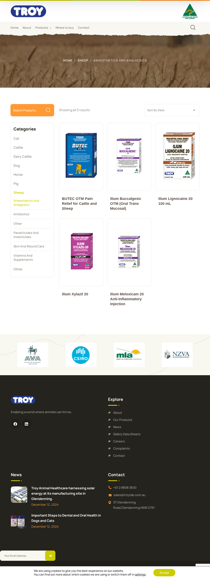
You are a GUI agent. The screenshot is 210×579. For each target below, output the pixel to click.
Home (68, 60)
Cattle (18, 147)
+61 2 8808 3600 (124, 487)
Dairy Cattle (23, 156)
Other (18, 269)
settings (140, 574)
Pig (16, 183)
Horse (18, 174)
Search (48, 110)
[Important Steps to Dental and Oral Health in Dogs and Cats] (19, 522)
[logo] (28, 11)
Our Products (122, 420)
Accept (164, 572)
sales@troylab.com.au (129, 495)
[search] (193, 27)
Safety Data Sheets (126, 434)
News (117, 427)
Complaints (121, 448)
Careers (119, 441)
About (117, 412)
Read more (81, 157)
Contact (119, 455)
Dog (17, 165)
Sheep (83, 60)
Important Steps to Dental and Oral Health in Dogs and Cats (66, 518)
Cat (16, 138)
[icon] (15, 423)
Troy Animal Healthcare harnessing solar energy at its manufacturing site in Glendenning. (63, 493)
